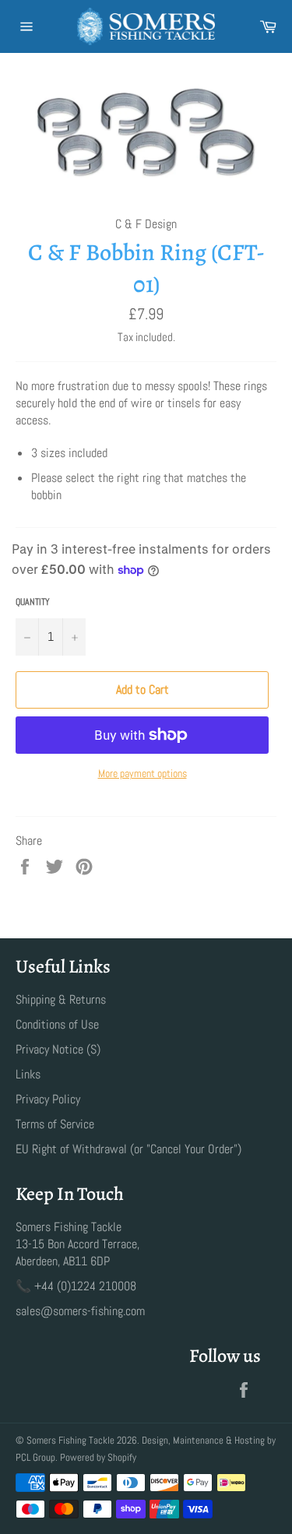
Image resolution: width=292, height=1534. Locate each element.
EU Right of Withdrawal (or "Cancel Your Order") (128, 1149)
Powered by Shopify (98, 1457)
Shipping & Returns (61, 999)
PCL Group (35, 1457)
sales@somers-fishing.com (80, 1311)
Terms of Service (55, 1124)
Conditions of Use (57, 1024)
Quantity (33, 602)
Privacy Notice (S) (58, 1049)
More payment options (142, 773)
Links (28, 1074)
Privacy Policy (48, 1099)
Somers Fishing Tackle (70, 1440)
